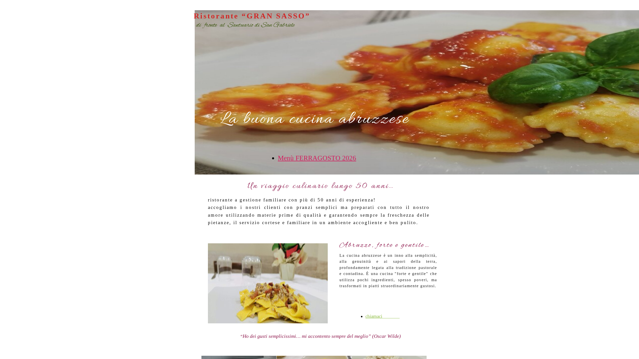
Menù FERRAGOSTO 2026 (317, 158)
